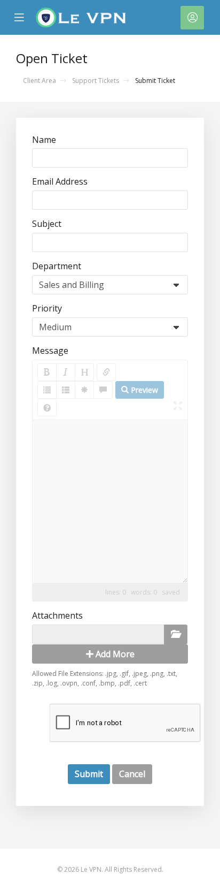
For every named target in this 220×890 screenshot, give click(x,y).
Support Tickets (95, 80)
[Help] (47, 407)
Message (50, 350)
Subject (46, 224)
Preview (143, 390)
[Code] (84, 390)
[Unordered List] (47, 390)
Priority (47, 308)
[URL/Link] (106, 372)
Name (44, 140)
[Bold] (47, 372)
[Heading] (84, 372)
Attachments (57, 615)
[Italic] (65, 372)
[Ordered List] (65, 390)
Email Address (60, 181)
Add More (114, 654)
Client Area (39, 80)
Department (56, 266)
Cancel (132, 774)
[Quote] (103, 390)
